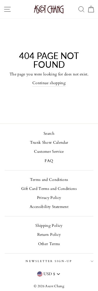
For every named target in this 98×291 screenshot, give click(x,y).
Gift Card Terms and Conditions (49, 188)
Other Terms (49, 244)
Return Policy (49, 234)
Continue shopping (49, 83)
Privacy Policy (49, 197)
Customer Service (49, 151)
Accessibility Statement (49, 206)
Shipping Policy (48, 225)
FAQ (49, 160)
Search (49, 133)
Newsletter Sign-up (49, 261)
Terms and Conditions (49, 179)
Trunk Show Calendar (49, 142)
